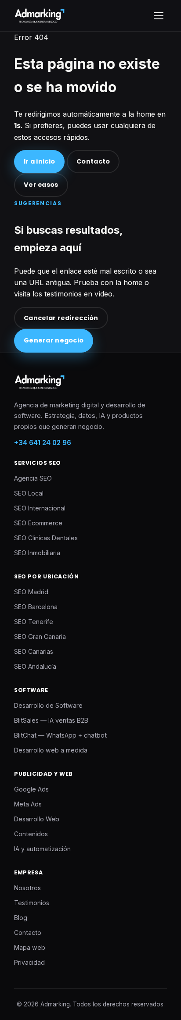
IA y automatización (42, 848)
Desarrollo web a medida (50, 750)
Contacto (93, 161)
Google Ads (31, 789)
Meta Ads (28, 804)
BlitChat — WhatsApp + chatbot (60, 735)
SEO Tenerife (33, 621)
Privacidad (29, 962)
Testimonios (31, 902)
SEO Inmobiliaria (37, 552)
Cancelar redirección (61, 318)
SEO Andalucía (35, 666)
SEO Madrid (31, 592)
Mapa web (29, 947)
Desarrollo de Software (48, 705)
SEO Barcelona (36, 606)
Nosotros (27, 888)
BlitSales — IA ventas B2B (51, 720)
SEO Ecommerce (38, 523)
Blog (20, 917)
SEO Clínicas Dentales (46, 538)
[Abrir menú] (158, 16)
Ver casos (41, 184)
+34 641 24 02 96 (42, 443)
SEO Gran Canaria (40, 636)
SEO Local (28, 493)
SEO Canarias (33, 651)
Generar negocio (53, 340)
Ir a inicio (39, 161)
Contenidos (31, 834)
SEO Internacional (39, 508)
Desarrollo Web (36, 819)
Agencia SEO (33, 478)
